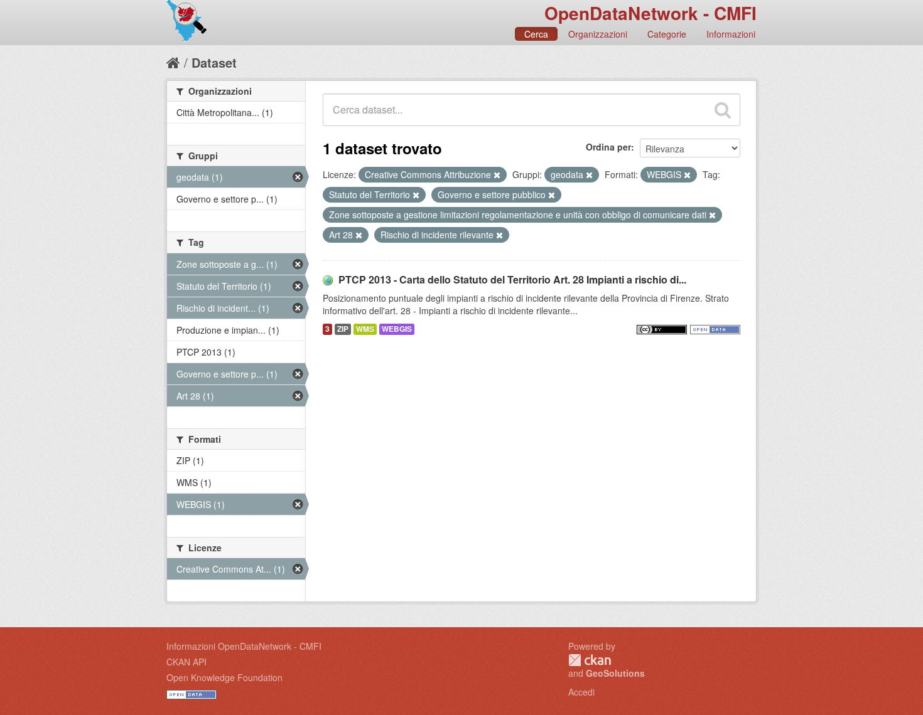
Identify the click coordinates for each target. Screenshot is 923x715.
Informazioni (730, 34)
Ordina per (608, 146)
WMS (365, 329)
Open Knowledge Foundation (224, 677)
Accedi (581, 692)
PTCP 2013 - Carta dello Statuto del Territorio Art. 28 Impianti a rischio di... (512, 279)
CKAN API (186, 661)
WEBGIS (397, 329)
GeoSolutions (615, 673)
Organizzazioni (597, 34)
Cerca (536, 34)
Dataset (214, 62)
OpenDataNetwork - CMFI (650, 13)
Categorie (666, 34)
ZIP (342, 329)
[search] (723, 109)
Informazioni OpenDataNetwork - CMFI (243, 646)
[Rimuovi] (497, 175)
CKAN (589, 660)
